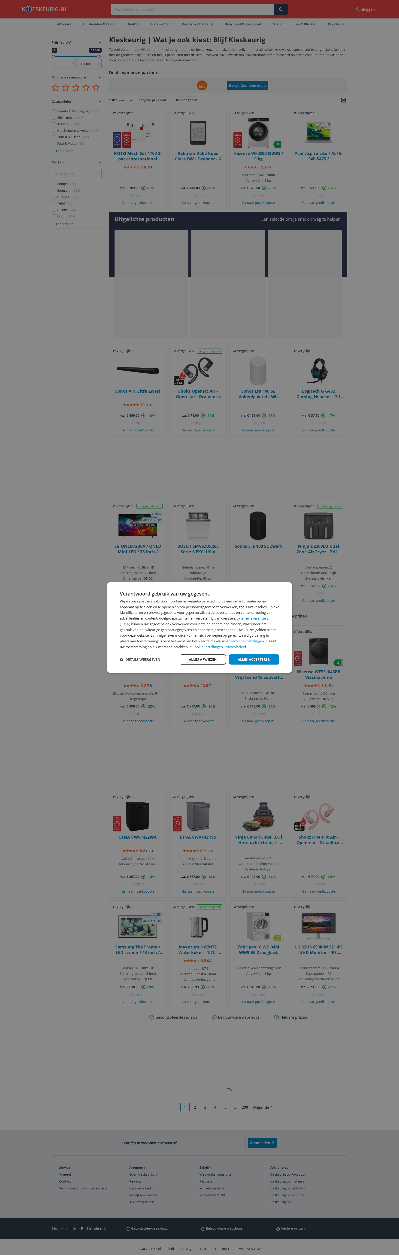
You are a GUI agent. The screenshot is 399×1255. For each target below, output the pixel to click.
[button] (140, 659)
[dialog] (199, 627)
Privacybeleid (235, 646)
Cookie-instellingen (208, 646)
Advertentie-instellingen (245, 641)
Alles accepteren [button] (254, 659)
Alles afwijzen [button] (203, 659)
